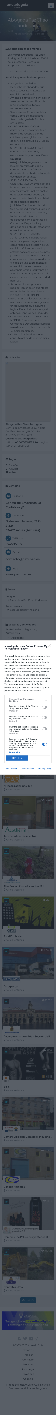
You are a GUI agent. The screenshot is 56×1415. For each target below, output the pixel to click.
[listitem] (28, 700)
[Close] (50, 646)
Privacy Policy (44, 768)
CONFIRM (17, 758)
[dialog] (28, 707)
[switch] (44, 707)
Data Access (28, 768)
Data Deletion (11, 768)
